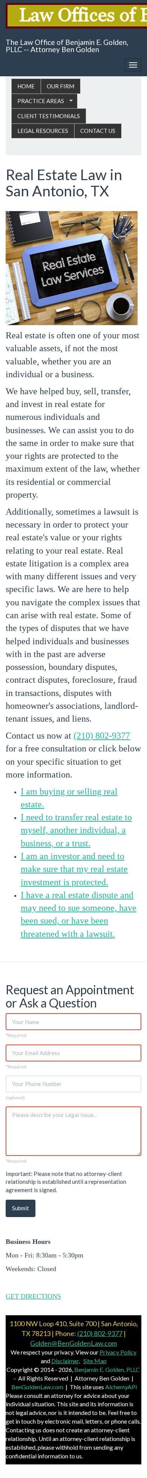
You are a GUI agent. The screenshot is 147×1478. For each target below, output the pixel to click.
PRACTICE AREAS (37, 101)
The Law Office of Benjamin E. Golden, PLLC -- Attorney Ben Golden (67, 46)
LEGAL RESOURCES (42, 130)
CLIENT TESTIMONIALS (48, 116)
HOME (26, 86)
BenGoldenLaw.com (37, 1386)
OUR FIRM (60, 86)
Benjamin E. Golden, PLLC (107, 1369)
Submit (20, 1208)
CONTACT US (97, 130)
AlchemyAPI (121, 1386)
